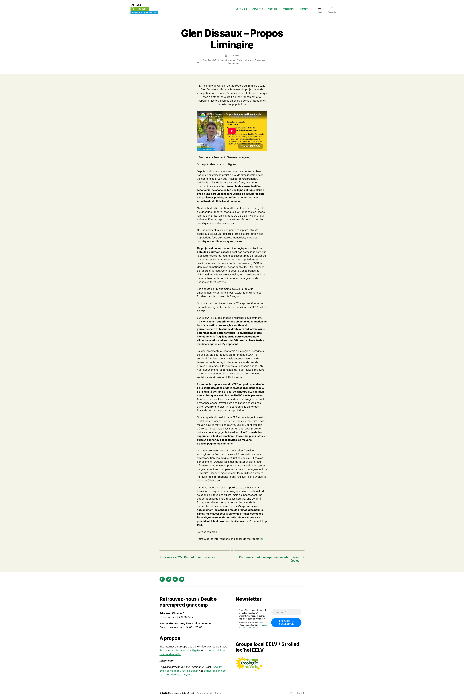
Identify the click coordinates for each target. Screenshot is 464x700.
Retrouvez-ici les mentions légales (180, 650)
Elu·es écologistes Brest (181, 693)
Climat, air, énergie (227, 60)
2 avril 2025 (233, 55)
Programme (289, 9)
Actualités (257, 9)
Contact (304, 9)
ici (261, 538)
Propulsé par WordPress (209, 693)
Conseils (272, 9)
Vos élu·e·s (241, 9)
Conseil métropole (245, 60)
